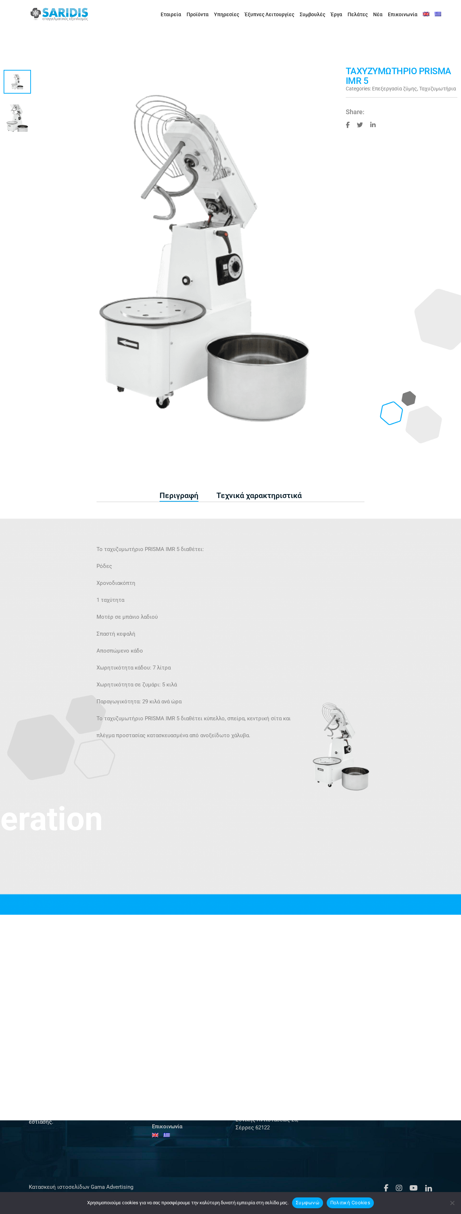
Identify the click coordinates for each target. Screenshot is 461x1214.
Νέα (377, 14)
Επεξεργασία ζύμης (394, 88)
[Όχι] (452, 1202)
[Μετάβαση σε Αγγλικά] (426, 14)
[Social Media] (348, 124)
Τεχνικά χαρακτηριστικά (259, 495)
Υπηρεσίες (226, 14)
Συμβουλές (312, 14)
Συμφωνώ (307, 1202)
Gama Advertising (111, 1187)
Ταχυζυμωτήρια (437, 88)
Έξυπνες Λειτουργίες (269, 14)
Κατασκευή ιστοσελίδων (59, 1187)
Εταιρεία (171, 14)
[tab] (179, 496)
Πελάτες (358, 14)
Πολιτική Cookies (350, 1202)
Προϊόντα (198, 14)
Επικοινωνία (402, 14)
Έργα (336, 14)
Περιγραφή (179, 495)
